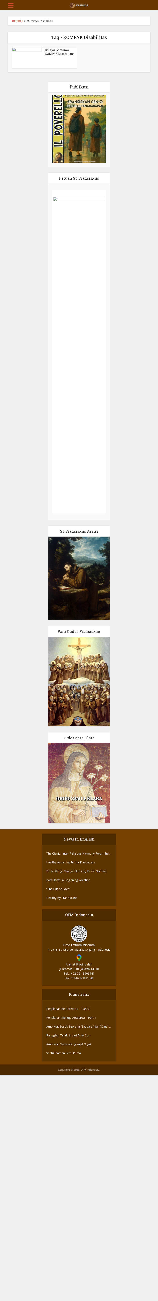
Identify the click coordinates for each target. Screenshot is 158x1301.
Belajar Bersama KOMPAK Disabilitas (59, 52)
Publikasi (79, 86)
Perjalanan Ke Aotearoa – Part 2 (67, 1009)
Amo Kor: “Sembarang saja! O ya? (68, 1044)
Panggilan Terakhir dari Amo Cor (67, 1035)
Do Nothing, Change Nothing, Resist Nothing (76, 871)
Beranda (17, 21)
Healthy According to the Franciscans (71, 862)
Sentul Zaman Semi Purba (63, 1053)
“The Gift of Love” (58, 889)
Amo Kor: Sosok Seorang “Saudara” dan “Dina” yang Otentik (77, 1026)
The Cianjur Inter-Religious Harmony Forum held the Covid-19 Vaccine (78, 853)
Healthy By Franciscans (61, 898)
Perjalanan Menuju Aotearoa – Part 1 (71, 1018)
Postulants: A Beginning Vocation (68, 880)
